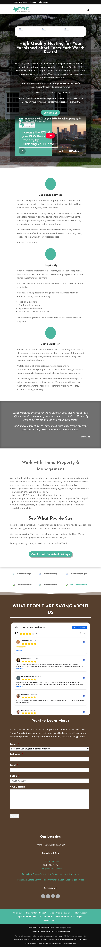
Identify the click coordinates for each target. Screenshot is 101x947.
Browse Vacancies (46, 913)
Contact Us (50, 112)
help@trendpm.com (52, 868)
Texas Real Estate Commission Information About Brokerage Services (50, 879)
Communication (50, 344)
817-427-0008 (51, 861)
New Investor (81, 913)
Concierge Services (50, 195)
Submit (14, 816)
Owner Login (76, 916)
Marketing (66, 931)
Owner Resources (62, 916)
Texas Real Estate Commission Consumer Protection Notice (50, 874)
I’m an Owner (18, 913)
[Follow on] (53, 896)
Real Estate (68, 913)
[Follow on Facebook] (43, 896)
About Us (37, 916)
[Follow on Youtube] (48, 896)
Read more (19, 651)
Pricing (59, 913)
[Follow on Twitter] (58, 896)
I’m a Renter (31, 913)
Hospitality (50, 265)
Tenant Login (50, 920)
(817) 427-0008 (20, 2)
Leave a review (79, 627)
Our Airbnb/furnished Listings (50, 554)
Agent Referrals (24, 916)
